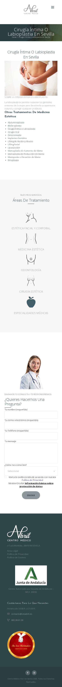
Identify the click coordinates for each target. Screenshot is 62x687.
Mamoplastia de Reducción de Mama (26, 153)
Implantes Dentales (17, 138)
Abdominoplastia (16, 122)
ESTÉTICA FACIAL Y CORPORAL (31, 228)
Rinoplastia (13, 160)
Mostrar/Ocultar (31, 485)
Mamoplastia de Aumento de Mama (25, 150)
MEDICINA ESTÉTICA (31, 249)
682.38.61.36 (17, 620)
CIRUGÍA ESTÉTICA (31, 291)
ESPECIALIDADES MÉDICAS (31, 313)
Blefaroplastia (14, 125)
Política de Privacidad (32, 480)
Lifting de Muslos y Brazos (20, 141)
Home (14, 37)
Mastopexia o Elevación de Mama (24, 157)
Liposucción (14, 147)
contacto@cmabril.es (21, 613)
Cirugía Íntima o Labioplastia (21, 128)
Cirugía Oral (13, 132)
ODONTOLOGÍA (31, 270)
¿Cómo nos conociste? (16, 464)
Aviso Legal (12, 550)
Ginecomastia (14, 135)
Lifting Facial (14, 144)
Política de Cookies (16, 557)
